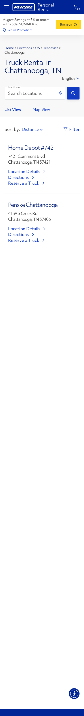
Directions (18, 177)
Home (9, 48)
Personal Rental (46, 7)
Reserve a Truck (23, 183)
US (37, 48)
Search (73, 93)
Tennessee (51, 48)
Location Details (24, 171)
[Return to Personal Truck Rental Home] (23, 7)
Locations (24, 48)
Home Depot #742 (31, 147)
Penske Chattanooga (33, 205)
